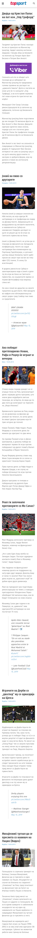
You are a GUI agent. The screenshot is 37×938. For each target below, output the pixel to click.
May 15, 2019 (16, 815)
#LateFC (14, 653)
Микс (3, 362)
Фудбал (4, 20)
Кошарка (5, 183)
